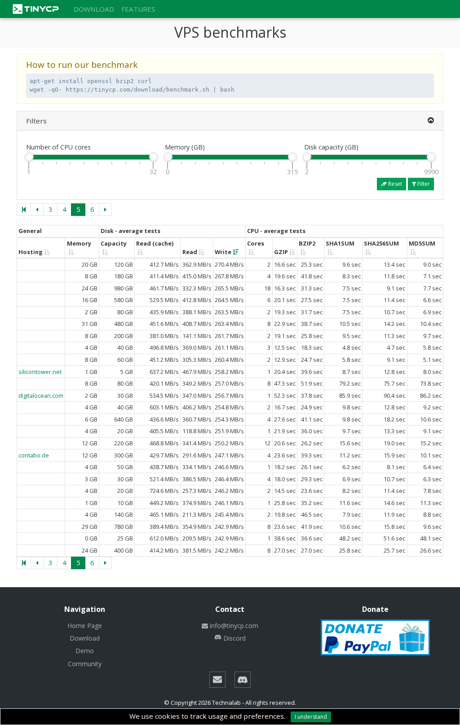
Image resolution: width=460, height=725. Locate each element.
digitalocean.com (40, 395)
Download (94, 8)
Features (138, 8)
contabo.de (33, 455)
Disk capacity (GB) (331, 147)
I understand (311, 717)
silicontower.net (40, 372)
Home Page (84, 625)
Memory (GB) (185, 147)
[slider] (28, 156)
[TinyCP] (41, 8)
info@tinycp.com (234, 625)
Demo (84, 650)
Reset (394, 184)
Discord (234, 638)
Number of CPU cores (58, 147)
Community (85, 663)
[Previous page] (37, 209)
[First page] (24, 209)
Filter (423, 184)
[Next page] (105, 209)
